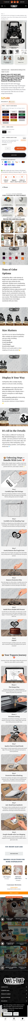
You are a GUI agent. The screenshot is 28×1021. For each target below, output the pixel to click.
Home (2, 13)
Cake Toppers (6, 876)
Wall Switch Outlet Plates (18, 877)
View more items (14, 853)
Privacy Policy (7, 1013)
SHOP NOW (22, 1)
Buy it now (14, 155)
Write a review (14, 893)
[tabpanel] (14, 34)
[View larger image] (7, 227)
